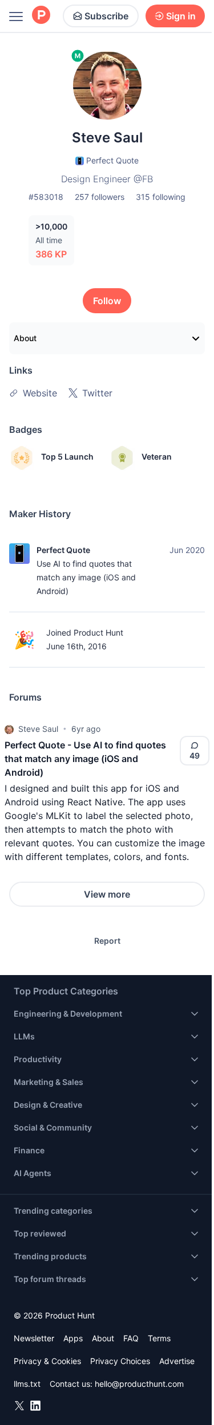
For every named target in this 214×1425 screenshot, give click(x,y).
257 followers (99, 197)
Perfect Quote (63, 550)
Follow (107, 300)
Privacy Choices (120, 1361)
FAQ (131, 1338)
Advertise (177, 1361)
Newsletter (34, 1338)
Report (107, 940)
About (25, 338)
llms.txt (27, 1384)
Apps (73, 1338)
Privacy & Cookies (47, 1361)
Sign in (181, 16)
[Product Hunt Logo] (41, 16)
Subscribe (106, 16)
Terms (159, 1338)
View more (107, 894)
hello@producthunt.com (139, 1384)
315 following (160, 197)
